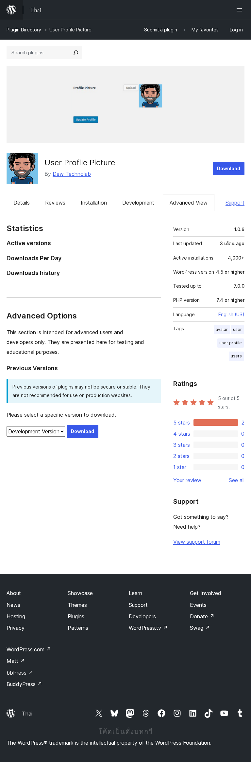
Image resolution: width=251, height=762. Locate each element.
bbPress (20, 672)
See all (236, 480)
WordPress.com (29, 649)
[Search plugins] (75, 52)
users (236, 356)
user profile (230, 342)
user (237, 329)
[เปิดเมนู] (240, 10)
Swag (200, 628)
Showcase (80, 593)
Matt (16, 661)
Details (21, 202)
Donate (202, 616)
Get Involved (205, 593)
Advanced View (189, 202)
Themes (77, 605)
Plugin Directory (24, 29)
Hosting (16, 616)
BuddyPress (24, 684)
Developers (142, 616)
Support (235, 202)
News (13, 605)
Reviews (55, 202)
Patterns (78, 628)
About (14, 593)
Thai (27, 713)
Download (228, 168)
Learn (135, 593)
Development (138, 202)
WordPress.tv (148, 628)
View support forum (196, 541)
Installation (94, 202)
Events (198, 605)
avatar (222, 329)
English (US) (231, 314)
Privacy (16, 628)
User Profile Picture (79, 162)
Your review (187, 480)
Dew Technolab (72, 174)
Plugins (76, 616)
